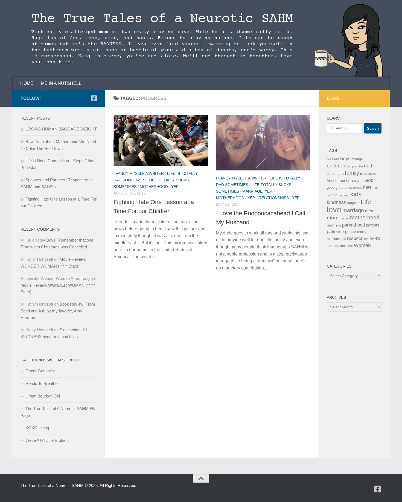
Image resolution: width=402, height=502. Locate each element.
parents (372, 225)
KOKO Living (37, 427)
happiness (355, 187)
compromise (354, 166)
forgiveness (368, 173)
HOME (26, 83)
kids (356, 194)
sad (365, 238)
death (331, 174)
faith (340, 173)
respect (354, 238)
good (330, 187)
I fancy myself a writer (138, 173)
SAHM (374, 239)
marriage (353, 210)
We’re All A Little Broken (46, 440)
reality (361, 232)
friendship (347, 180)
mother (344, 218)
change (357, 159)
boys (345, 158)
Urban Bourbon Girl (42, 396)
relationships (336, 239)
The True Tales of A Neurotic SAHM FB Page (58, 412)
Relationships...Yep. (279, 198)
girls (360, 181)
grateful (341, 187)
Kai (28, 240)
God (369, 180)
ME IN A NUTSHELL (61, 83)
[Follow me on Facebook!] (94, 98)
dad (368, 166)
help (375, 187)
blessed (333, 159)
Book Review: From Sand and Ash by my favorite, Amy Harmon (58, 311)
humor (332, 195)
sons (342, 246)
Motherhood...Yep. (159, 186)
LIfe (366, 201)
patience (335, 231)
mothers (334, 225)
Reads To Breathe (41, 383)
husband (343, 195)
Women (362, 245)
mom (333, 217)
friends (332, 181)
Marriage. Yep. (257, 191)
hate (367, 187)
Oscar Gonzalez (40, 370)
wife (350, 246)
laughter (353, 203)
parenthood (353, 225)
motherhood (364, 217)
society (332, 246)
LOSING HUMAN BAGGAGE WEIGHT (61, 129)
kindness (336, 202)
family (352, 173)
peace (350, 232)
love (334, 209)
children (336, 166)
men (369, 210)
